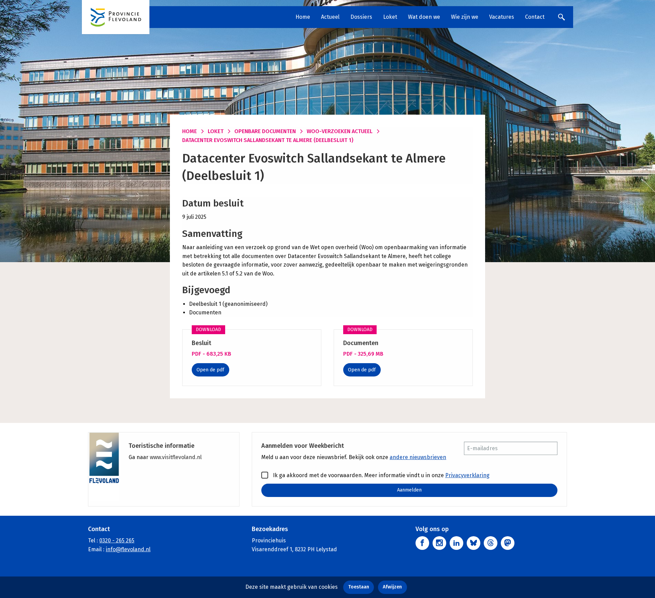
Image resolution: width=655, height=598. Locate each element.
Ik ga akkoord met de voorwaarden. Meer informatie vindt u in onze (381, 475)
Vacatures (501, 17)
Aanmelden (409, 490)
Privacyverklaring (467, 475)
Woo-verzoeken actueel (340, 131)
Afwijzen (392, 587)
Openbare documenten (265, 131)
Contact (534, 17)
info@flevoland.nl (128, 549)
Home (302, 17)
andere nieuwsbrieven (418, 457)
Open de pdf (210, 370)
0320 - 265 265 (116, 540)
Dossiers (361, 17)
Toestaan (358, 587)
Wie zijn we (464, 17)
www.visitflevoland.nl (176, 457)
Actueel (330, 17)
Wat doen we (424, 17)
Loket (390, 17)
